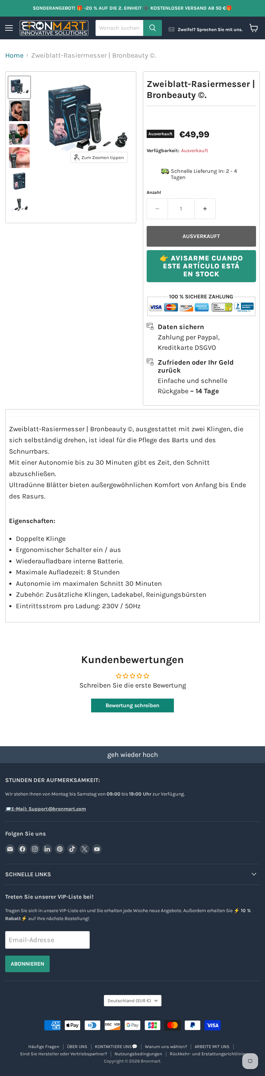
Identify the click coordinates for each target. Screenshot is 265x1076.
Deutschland (129, 1000)
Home (14, 55)
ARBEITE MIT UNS (212, 1046)
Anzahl (154, 192)
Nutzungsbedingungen (138, 1053)
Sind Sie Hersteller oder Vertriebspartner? (63, 1053)
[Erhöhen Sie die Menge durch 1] (205, 208)
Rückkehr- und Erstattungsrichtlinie (207, 1053)
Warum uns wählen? (166, 1046)
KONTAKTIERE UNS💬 (116, 1046)
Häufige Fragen (43, 1046)
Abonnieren (27, 963)
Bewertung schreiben (132, 705)
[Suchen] (152, 28)
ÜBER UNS (77, 1046)
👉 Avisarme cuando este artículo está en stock (201, 266)
